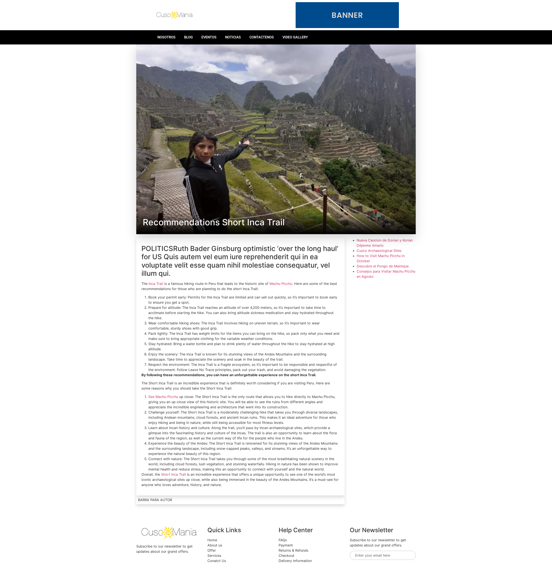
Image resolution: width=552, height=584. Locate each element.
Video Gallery (295, 37)
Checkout (286, 555)
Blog (188, 37)
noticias (233, 37)
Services (214, 555)
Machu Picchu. (281, 283)
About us (214, 545)
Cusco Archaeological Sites (379, 250)
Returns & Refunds (293, 550)
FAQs (283, 540)
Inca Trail (156, 283)
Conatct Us (216, 561)
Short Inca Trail (173, 474)
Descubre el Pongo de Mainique (383, 266)
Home (212, 540)
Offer (211, 550)
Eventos (208, 37)
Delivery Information (295, 561)
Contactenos (261, 37)
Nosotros (166, 37)
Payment (286, 545)
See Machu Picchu (163, 397)
